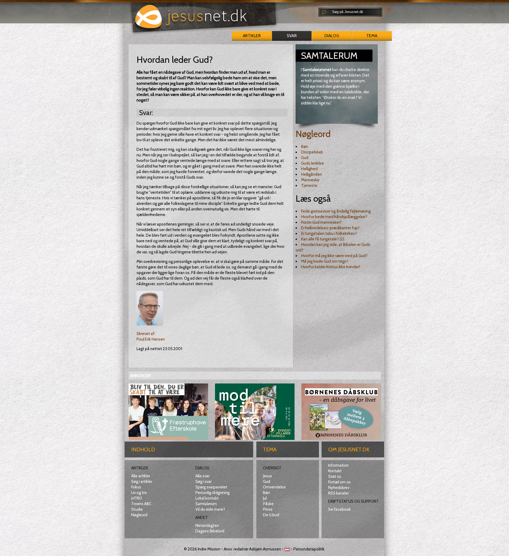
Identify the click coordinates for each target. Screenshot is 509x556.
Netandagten (207, 525)
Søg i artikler (141, 481)
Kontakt (335, 471)
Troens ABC (141, 503)
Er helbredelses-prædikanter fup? (330, 228)
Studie (137, 509)
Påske (268, 503)
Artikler (252, 35)
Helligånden (311, 174)
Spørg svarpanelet (211, 487)
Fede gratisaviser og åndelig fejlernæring (336, 211)
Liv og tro (139, 492)
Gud (304, 157)
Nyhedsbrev (338, 487)
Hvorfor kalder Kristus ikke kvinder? (330, 266)
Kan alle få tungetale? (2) (322, 239)
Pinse (268, 509)
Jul (265, 498)
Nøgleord (313, 133)
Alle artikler (140, 476)
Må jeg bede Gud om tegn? (324, 261)
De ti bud (271, 515)
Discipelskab (312, 152)
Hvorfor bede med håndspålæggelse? (334, 216)
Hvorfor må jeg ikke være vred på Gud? (334, 255)
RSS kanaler (338, 493)
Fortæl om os (339, 482)
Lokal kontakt (207, 498)
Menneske (310, 180)
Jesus (267, 476)
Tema (371, 35)
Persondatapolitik (308, 549)
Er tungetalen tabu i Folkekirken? (329, 233)
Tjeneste (309, 185)
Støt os (334, 476)
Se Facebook (339, 509)
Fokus (136, 487)
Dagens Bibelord (209, 531)
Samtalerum (206, 503)
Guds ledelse (312, 163)
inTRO (136, 498)
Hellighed (309, 168)
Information (338, 465)
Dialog (331, 35)
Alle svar (202, 476)
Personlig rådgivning (212, 492)
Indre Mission (209, 549)
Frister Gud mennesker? (321, 222)
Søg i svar (203, 481)
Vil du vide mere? (210, 509)
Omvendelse (274, 487)
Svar (292, 35)
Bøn (304, 146)
